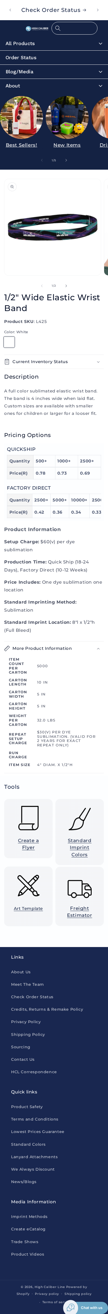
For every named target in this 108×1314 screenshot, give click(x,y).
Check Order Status (32, 996)
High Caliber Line (50, 1287)
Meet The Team (27, 984)
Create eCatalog (28, 1229)
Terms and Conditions (34, 1119)
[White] (9, 342)
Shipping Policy (28, 1034)
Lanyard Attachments (34, 1156)
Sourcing (20, 1046)
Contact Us (23, 1059)
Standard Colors (28, 1144)
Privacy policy (47, 1294)
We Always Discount (33, 1169)
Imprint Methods (29, 1216)
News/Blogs (24, 1181)
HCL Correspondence (34, 1071)
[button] (74, 28)
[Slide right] (66, 160)
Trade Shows (24, 1241)
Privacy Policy (26, 1021)
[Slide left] (42, 160)
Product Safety (27, 1106)
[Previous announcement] (10, 10)
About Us (21, 971)
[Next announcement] (98, 10)
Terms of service (56, 1302)
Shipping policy (78, 1294)
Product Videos (27, 1254)
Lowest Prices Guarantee (38, 1131)
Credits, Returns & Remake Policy (47, 1009)
